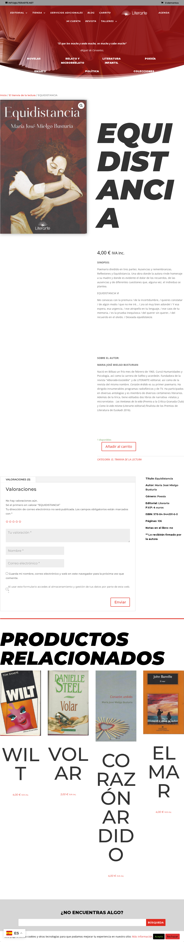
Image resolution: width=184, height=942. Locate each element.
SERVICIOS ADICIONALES (66, 13)
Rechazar (172, 936)
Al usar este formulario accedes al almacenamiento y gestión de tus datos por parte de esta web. (69, 589)
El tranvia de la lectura (22, 95)
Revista (90, 21)
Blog (91, 13)
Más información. (142, 936)
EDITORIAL (17, 13)
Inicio (3, 95)
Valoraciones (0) (18, 479)
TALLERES (107, 21)
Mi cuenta (73, 21)
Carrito (105, 13)
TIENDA (37, 13)
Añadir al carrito (118, 446)
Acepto (159, 936)
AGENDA (163, 13)
